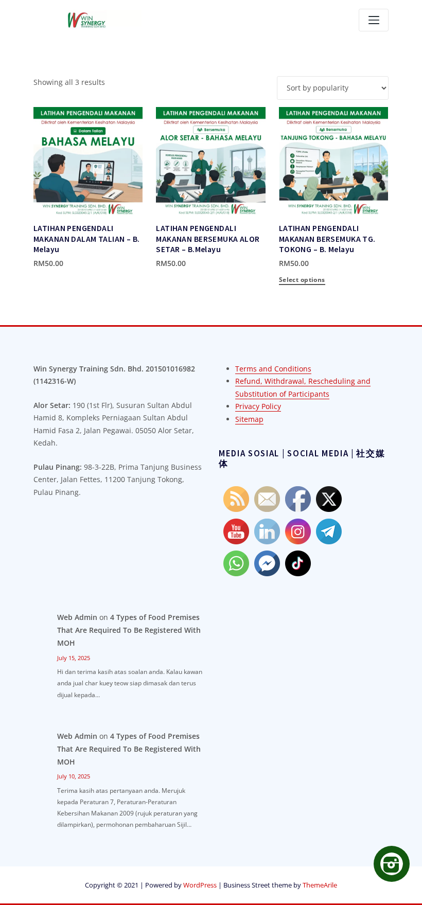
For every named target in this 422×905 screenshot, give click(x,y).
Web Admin (77, 617)
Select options (35, 262)
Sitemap (249, 419)
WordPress (200, 885)
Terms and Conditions (273, 369)
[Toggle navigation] (374, 20)
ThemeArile (320, 885)
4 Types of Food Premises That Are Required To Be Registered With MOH (129, 630)
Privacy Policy (258, 406)
